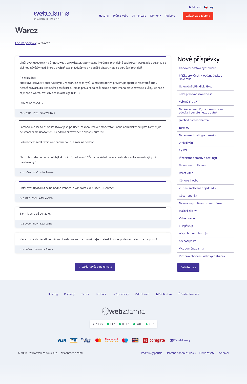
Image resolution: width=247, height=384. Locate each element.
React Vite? (186, 173)
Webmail (223, 353)
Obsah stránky (188, 195)
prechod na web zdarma (194, 120)
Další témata (188, 267)
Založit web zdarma (198, 15)
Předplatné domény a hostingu (198, 158)
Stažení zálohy (188, 210)
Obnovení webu (188, 180)
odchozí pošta (187, 241)
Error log (184, 127)
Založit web (142, 294)
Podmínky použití (151, 353)
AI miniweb (139, 15)
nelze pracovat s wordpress (195, 94)
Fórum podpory (25, 43)
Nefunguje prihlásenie (192, 165)
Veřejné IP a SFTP (190, 101)
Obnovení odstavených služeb (197, 68)
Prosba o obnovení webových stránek (202, 256)
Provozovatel (207, 353)
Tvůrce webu (120, 15)
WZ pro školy (121, 294)
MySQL (183, 150)
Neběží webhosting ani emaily (197, 135)
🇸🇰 (211, 7)
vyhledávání (186, 142)
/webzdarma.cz (189, 294)
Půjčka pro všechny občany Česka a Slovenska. (200, 77)
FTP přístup (186, 226)
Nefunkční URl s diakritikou (196, 86)
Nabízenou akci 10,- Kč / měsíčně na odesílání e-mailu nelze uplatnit (201, 111)
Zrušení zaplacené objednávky (197, 188)
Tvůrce (85, 294)
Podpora (170, 15)
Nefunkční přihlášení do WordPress (200, 203)
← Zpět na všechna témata (95, 266)
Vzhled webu (187, 218)
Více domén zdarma (191, 248)
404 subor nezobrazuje (193, 233)
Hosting (104, 15)
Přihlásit (196, 7)
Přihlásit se (165, 294)
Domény (155, 15)
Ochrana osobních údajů (181, 353)
